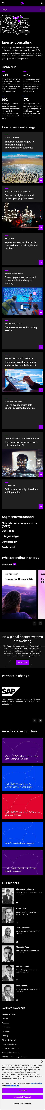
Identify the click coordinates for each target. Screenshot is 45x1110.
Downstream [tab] (9, 541)
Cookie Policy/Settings (10, 1048)
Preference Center (9, 1014)
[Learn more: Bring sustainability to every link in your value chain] (22, 494)
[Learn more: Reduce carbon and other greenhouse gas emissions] (22, 157)
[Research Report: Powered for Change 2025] (19, 594)
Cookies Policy (36, 1083)
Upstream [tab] (8, 530)
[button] (22, 662)
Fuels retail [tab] (8, 547)
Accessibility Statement (11, 1052)
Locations (5, 1031)
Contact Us (6, 1027)
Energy (4, 9)
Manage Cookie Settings (23, 1103)
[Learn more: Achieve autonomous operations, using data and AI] (22, 249)
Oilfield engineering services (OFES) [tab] (19, 524)
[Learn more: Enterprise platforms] (22, 412)
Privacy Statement (9, 1040)
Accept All (22, 1090)
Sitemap (5, 1035)
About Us (5, 1023)
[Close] (42, 1061)
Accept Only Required (22, 1097)
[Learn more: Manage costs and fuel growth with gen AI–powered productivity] (22, 372)
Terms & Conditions (9, 1044)
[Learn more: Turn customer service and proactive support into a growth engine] (22, 333)
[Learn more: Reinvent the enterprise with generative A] (22, 454)
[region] (22, 1084)
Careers (5, 1018)
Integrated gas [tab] (11, 536)
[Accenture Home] (22, 3)
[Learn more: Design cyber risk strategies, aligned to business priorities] (22, 208)
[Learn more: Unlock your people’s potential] (22, 291)
